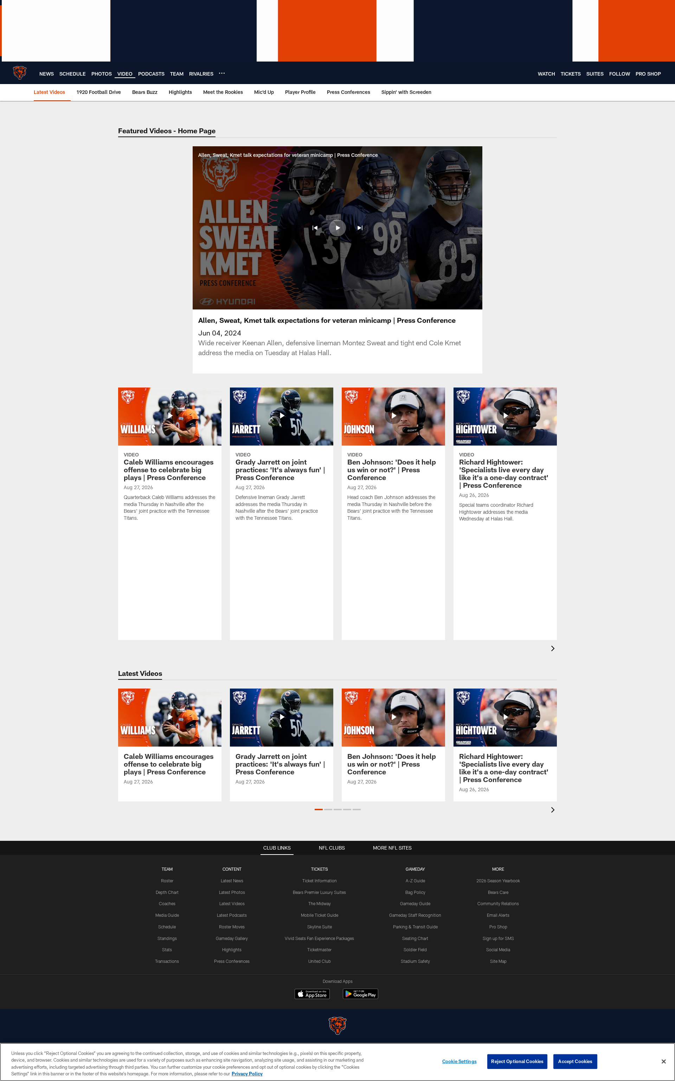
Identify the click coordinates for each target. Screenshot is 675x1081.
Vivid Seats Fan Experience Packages (319, 938)
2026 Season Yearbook (498, 880)
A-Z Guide (415, 880)
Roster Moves (232, 926)
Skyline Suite (319, 926)
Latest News (232, 880)
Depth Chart (167, 892)
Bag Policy (415, 892)
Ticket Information (319, 880)
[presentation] (554, 649)
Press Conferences (232, 961)
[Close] (663, 1061)
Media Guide (167, 915)
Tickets (319, 868)
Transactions (167, 961)
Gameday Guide (415, 903)
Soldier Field (415, 949)
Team (167, 868)
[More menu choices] (222, 73)
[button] (315, 227)
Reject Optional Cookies (517, 1061)
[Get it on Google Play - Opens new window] (360, 997)
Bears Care (498, 892)
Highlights (232, 949)
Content (232, 868)
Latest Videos (232, 903)
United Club (319, 961)
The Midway (319, 903)
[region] (337, 1062)
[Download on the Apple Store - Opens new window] (312, 995)
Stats (167, 949)
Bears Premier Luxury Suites (319, 892)
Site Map (498, 961)
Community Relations (498, 903)
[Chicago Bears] (337, 1027)
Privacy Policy (247, 1073)
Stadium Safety (415, 961)
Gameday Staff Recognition (415, 915)
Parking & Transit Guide (415, 926)
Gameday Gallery (232, 938)
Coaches (167, 903)
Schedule (167, 926)
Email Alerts (498, 915)
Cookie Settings (459, 1061)
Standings (167, 938)
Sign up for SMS (498, 938)
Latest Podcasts (232, 915)
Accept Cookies (575, 1061)
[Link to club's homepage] (19, 72)
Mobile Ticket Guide (319, 915)
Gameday (415, 868)
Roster (167, 880)
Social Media (498, 949)
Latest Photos (232, 892)
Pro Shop (498, 926)
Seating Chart (415, 938)
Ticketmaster (319, 949)
